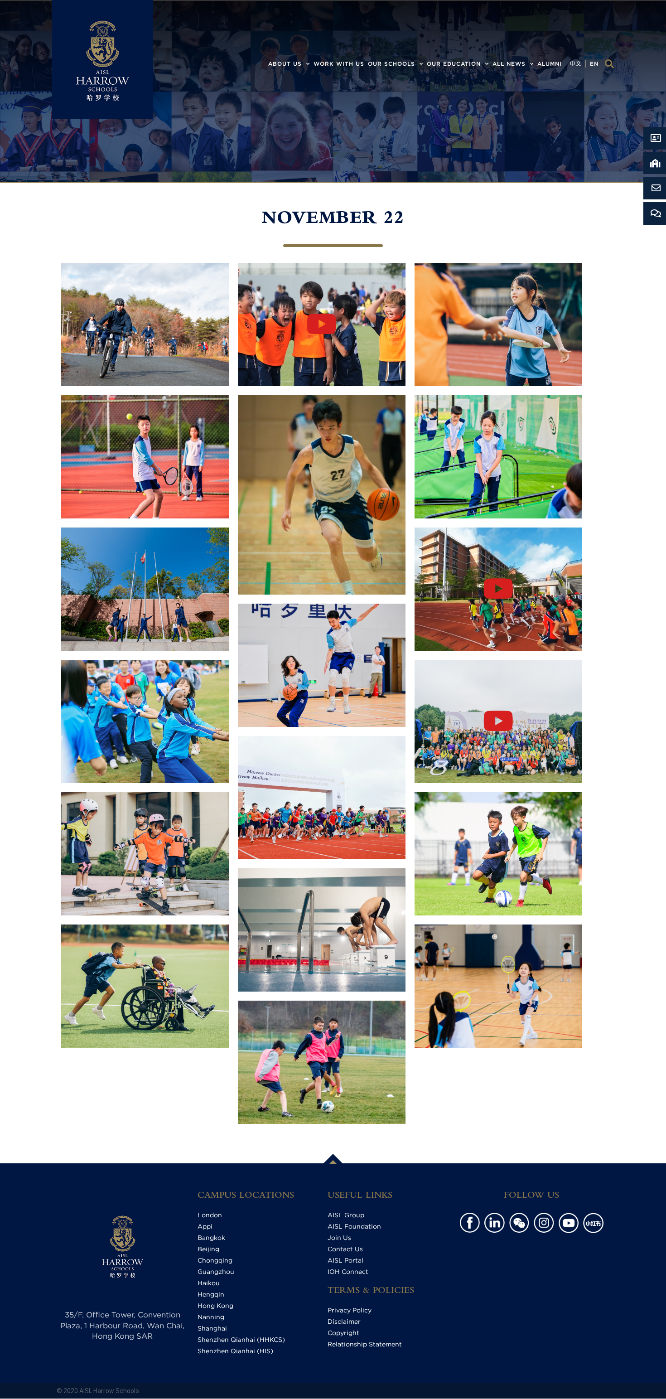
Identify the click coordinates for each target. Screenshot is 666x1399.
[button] (609, 64)
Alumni (549, 63)
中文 (576, 63)
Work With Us (339, 63)
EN (594, 63)
